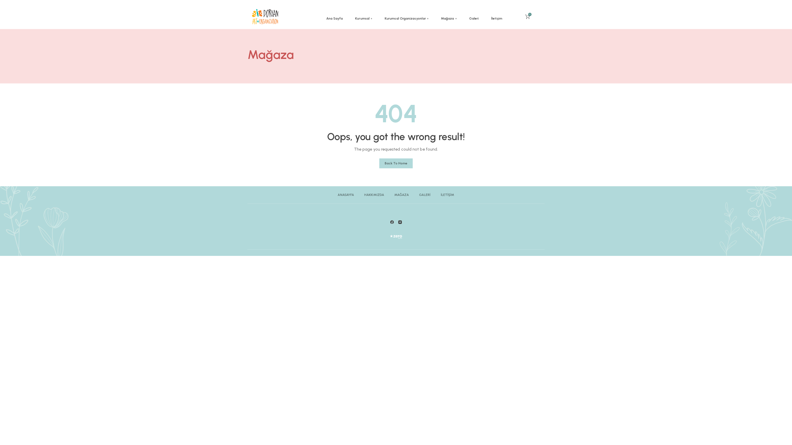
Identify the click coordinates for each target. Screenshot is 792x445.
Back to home (396, 163)
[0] (526, 14)
